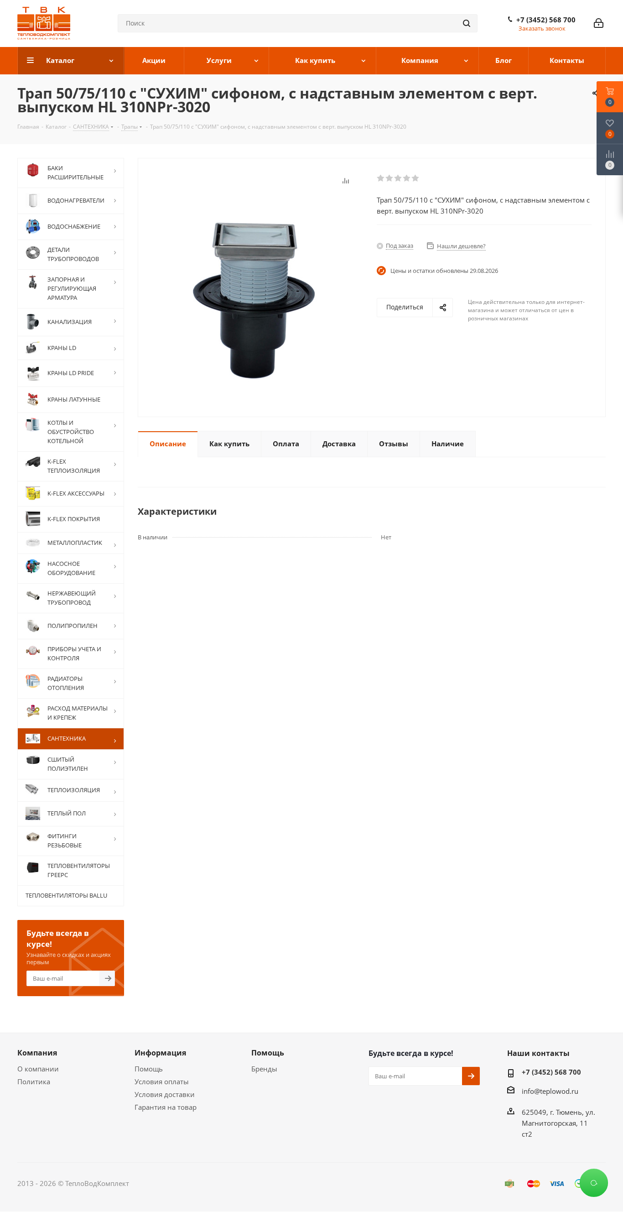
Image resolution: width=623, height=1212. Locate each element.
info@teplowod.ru (550, 1091)
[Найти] (467, 23)
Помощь (149, 1068)
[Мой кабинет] (598, 23)
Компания (37, 1053)
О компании (38, 1068)
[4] (407, 178)
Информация (160, 1053)
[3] (398, 178)
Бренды (264, 1068)
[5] (415, 178)
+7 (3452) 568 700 (546, 20)
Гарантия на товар (166, 1107)
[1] (381, 178)
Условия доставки (165, 1094)
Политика (33, 1081)
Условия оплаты (162, 1081)
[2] (389, 178)
